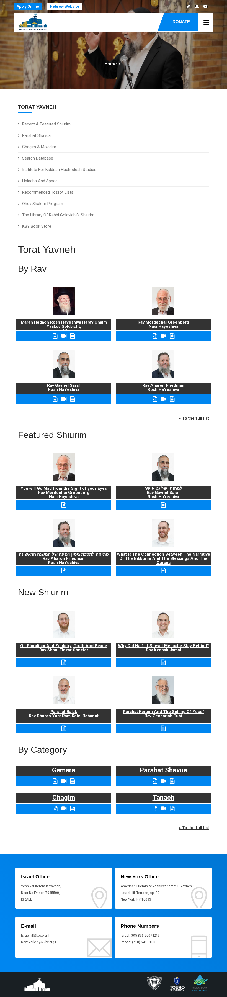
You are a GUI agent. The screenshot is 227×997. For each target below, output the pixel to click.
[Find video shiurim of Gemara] (63, 781)
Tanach (163, 797)
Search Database (37, 158)
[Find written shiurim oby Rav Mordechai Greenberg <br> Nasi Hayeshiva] (172, 336)
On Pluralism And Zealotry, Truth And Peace (63, 645)
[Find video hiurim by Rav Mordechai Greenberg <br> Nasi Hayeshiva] (163, 336)
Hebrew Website (64, 6)
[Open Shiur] (63, 662)
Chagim (63, 797)
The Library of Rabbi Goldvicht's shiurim (58, 214)
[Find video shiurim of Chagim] (63, 808)
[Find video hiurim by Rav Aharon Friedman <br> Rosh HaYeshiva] (163, 399)
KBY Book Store (36, 226)
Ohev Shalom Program (42, 203)
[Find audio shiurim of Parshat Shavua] (155, 781)
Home (110, 63)
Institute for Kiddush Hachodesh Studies (59, 169)
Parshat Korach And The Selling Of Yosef (163, 711)
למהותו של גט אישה (163, 488)
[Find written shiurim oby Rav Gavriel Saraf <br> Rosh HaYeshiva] (72, 399)
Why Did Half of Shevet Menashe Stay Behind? (163, 645)
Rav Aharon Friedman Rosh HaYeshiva (163, 387)
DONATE (181, 21)
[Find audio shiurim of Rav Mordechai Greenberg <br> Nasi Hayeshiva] (155, 336)
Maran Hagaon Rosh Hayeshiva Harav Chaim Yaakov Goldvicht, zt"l (64, 326)
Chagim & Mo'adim (39, 146)
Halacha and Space (40, 180)
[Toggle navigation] (206, 22)
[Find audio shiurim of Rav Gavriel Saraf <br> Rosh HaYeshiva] (55, 399)
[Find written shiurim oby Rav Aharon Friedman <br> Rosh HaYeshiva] (172, 399)
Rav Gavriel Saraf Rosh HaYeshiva (63, 387)
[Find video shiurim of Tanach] (163, 808)
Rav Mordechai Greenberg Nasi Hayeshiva (163, 324)
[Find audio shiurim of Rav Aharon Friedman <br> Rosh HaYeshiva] (155, 399)
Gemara (63, 770)
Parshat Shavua (36, 135)
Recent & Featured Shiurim (46, 124)
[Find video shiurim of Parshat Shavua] (163, 781)
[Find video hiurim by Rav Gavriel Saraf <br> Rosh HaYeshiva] (63, 399)
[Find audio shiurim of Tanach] (155, 808)
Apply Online (28, 6)
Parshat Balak (63, 711)
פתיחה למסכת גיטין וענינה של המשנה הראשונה (64, 554)
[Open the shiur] (63, 505)
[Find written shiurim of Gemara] (72, 781)
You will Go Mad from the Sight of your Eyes (63, 488)
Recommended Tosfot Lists (47, 192)
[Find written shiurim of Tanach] (172, 808)
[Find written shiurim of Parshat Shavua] (172, 781)
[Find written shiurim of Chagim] (72, 808)
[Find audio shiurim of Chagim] (55, 808)
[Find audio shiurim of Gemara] (55, 781)
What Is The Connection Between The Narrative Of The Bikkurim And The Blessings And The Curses (163, 558)
